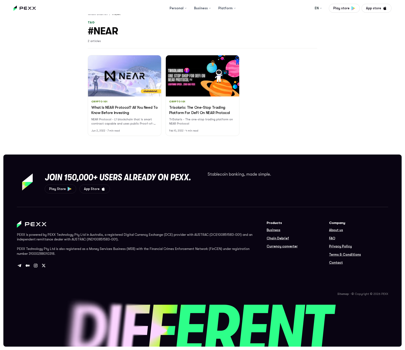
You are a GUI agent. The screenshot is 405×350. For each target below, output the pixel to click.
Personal (177, 8)
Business (201, 8)
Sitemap (343, 294)
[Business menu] (210, 8)
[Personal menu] (186, 8)
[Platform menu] (235, 8)
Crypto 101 (99, 101)
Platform (225, 8)
